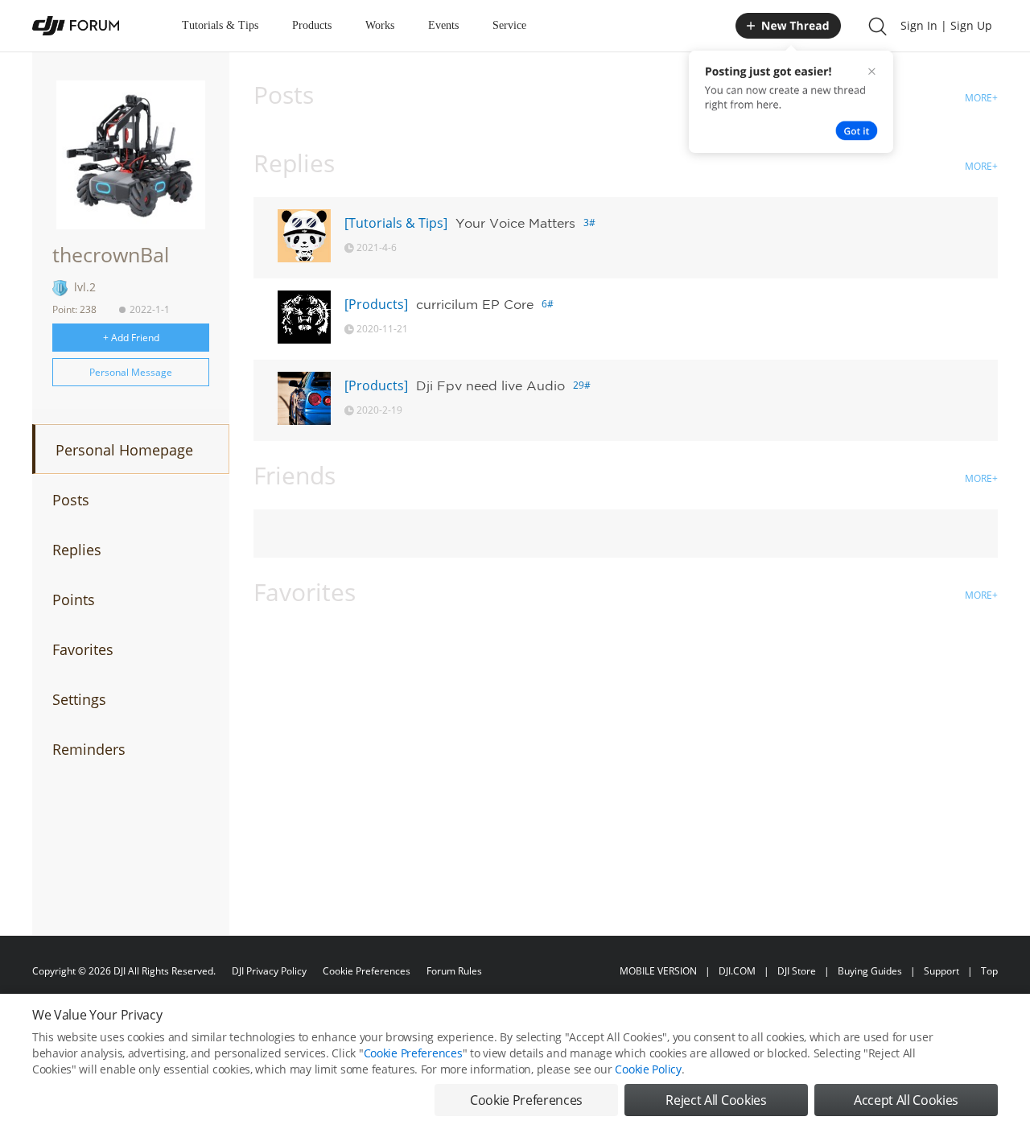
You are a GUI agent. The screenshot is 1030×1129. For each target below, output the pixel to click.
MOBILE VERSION (658, 971)
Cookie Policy (648, 1069)
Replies (76, 549)
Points (73, 599)
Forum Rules (454, 971)
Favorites (82, 649)
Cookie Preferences (366, 971)
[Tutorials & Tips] (395, 223)
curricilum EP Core (475, 304)
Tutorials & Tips (220, 25)
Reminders (89, 749)
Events (443, 25)
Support (941, 971)
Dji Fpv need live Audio (490, 385)
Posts (70, 499)
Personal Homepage (124, 449)
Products (312, 25)
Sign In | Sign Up (946, 25)
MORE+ (981, 98)
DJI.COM (737, 971)
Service (509, 25)
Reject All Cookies (715, 1100)
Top (989, 971)
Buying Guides (870, 971)
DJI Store (796, 971)
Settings (79, 699)
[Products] (376, 304)
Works (379, 25)
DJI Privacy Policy (269, 971)
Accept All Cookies (906, 1100)
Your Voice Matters (515, 223)
